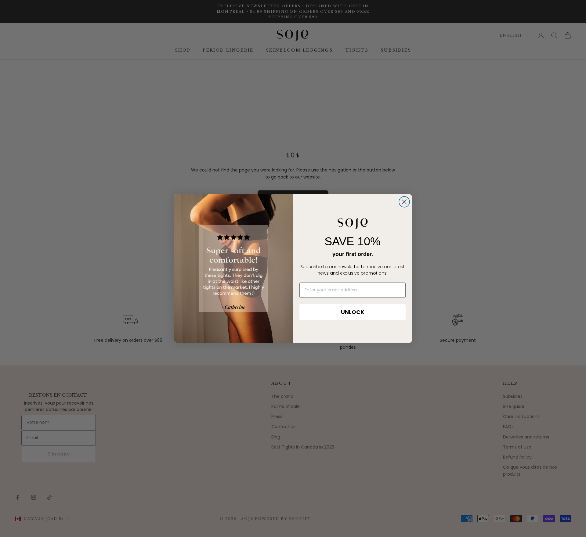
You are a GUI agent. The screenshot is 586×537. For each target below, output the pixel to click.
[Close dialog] (404, 201)
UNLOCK (352, 312)
